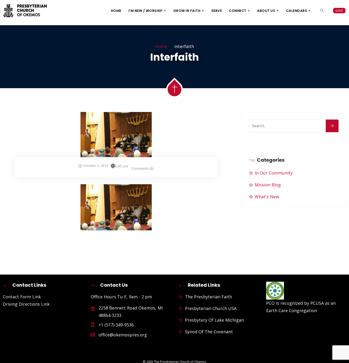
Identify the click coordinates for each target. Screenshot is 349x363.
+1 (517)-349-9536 (116, 325)
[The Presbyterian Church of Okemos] (25, 11)
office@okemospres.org (123, 335)
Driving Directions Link (26, 304)
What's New (267, 196)
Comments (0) (143, 168)
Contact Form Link (22, 297)
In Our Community (273, 173)
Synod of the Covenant (209, 331)
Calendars (296, 10)
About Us (266, 10)
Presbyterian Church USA (210, 308)
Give (339, 10)
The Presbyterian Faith (208, 297)
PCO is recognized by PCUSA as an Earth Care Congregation (301, 306)
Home (116, 10)
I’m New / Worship (145, 10)
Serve (216, 10)
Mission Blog (268, 185)
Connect (237, 10)
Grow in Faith (187, 10)
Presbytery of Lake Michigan (214, 320)
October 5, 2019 (95, 165)
